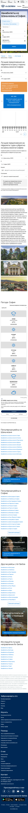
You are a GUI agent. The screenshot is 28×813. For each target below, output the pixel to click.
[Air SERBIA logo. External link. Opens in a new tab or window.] (2, 399)
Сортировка (4, 173)
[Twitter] (9, 791)
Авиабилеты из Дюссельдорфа (9, 597)
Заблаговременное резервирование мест (11, 719)
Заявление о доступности (7, 783)
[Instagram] (13, 791)
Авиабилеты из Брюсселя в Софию (10, 526)
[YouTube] (18, 791)
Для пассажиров (3, 2)
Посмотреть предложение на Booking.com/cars (12, 554)
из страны (17, 806)
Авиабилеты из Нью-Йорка (8, 586)
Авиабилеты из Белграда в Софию (10, 496)
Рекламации (4, 745)
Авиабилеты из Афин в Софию (9, 528)
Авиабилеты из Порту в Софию (9, 508)
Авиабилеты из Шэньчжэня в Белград (11, 454)
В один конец (6, 21)
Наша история (4, 754)
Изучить (3, 703)
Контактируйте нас (5, 777)
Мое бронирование (5, 699)
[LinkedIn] (22, 791)
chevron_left (2, 101)
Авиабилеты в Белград (7, 650)
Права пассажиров (5, 768)
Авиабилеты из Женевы (7, 581)
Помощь (3, 705)
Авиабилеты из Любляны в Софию (10, 499)
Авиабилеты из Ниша (6, 576)
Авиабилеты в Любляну (7, 654)
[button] (10, 24)
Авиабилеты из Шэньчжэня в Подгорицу (12, 440)
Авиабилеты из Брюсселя (8, 595)
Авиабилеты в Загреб (6, 668)
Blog (2, 708)
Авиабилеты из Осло (6, 588)
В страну (3, 804)
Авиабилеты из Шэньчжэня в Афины (11, 442)
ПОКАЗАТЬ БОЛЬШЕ (14, 532)
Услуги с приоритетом (6, 722)
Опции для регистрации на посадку (9, 736)
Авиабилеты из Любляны (7, 570)
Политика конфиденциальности (9, 766)
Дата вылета (6, 40)
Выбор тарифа (4, 726)
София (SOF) (6, 37)
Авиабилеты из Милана (7, 583)
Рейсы (10, 56)
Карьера (3, 761)
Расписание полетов (6, 715)
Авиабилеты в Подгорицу (8, 661)
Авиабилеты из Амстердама (8, 572)
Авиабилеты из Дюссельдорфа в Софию (12, 522)
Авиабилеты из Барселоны (8, 592)
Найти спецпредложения (14, 105)
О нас (15, 2)
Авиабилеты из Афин (6, 590)
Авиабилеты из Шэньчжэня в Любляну (11, 447)
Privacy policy (24, 397)
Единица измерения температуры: (18, 305)
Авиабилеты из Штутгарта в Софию (10, 524)
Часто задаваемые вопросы (8, 733)
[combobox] (14, 73)
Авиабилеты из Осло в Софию (9, 515)
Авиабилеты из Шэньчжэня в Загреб (11, 445)
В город (7, 804)
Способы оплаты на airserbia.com (9, 742)
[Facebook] (4, 791)
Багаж (2, 717)
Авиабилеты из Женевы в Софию (10, 512)
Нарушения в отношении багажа (9, 738)
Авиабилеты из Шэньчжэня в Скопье (11, 438)
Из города (12, 806)
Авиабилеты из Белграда (7, 567)
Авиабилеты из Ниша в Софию (9, 506)
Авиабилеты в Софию (7, 659)
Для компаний (10, 2)
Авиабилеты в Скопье (7, 657)
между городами (14, 804)
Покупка (19, 6)
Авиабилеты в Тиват (6, 666)
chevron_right (26, 101)
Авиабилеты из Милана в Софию (10, 510)
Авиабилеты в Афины (6, 647)
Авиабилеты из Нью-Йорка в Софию (11, 517)
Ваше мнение (4, 747)
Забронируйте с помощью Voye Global (14, 632)
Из (3, 30)
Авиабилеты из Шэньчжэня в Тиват (10, 435)
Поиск (14, 46)
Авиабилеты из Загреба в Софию (10, 519)
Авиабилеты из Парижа (7, 574)
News (2, 759)
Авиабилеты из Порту (7, 579)
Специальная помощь (6, 740)
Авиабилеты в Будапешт (7, 652)
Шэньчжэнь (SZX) (8, 32)
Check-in (3, 701)
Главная (3, 56)
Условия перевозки (5, 763)
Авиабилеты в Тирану (7, 664)
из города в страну (23, 804)
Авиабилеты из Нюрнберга (8, 599)
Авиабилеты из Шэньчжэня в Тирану (11, 451)
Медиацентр (4, 756)
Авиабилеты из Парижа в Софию (10, 503)
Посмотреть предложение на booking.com (12, 480)
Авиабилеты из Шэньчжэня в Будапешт (11, 449)
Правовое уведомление (7, 770)
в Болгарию (18, 56)
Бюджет (3, 167)
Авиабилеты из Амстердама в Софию (11, 501)
